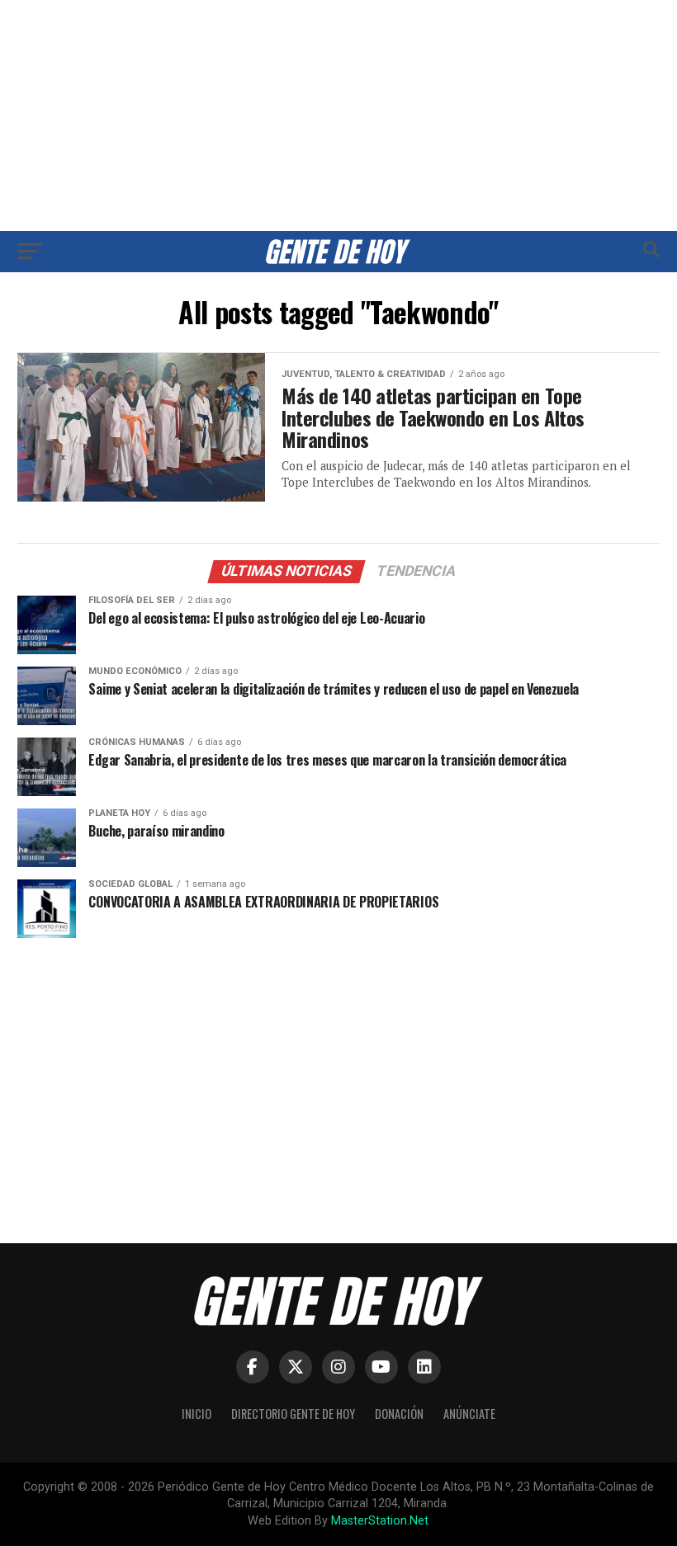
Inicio (196, 1413)
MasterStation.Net (379, 1521)
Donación (399, 1413)
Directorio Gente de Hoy (293, 1413)
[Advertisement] (338, 115)
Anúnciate (469, 1413)
